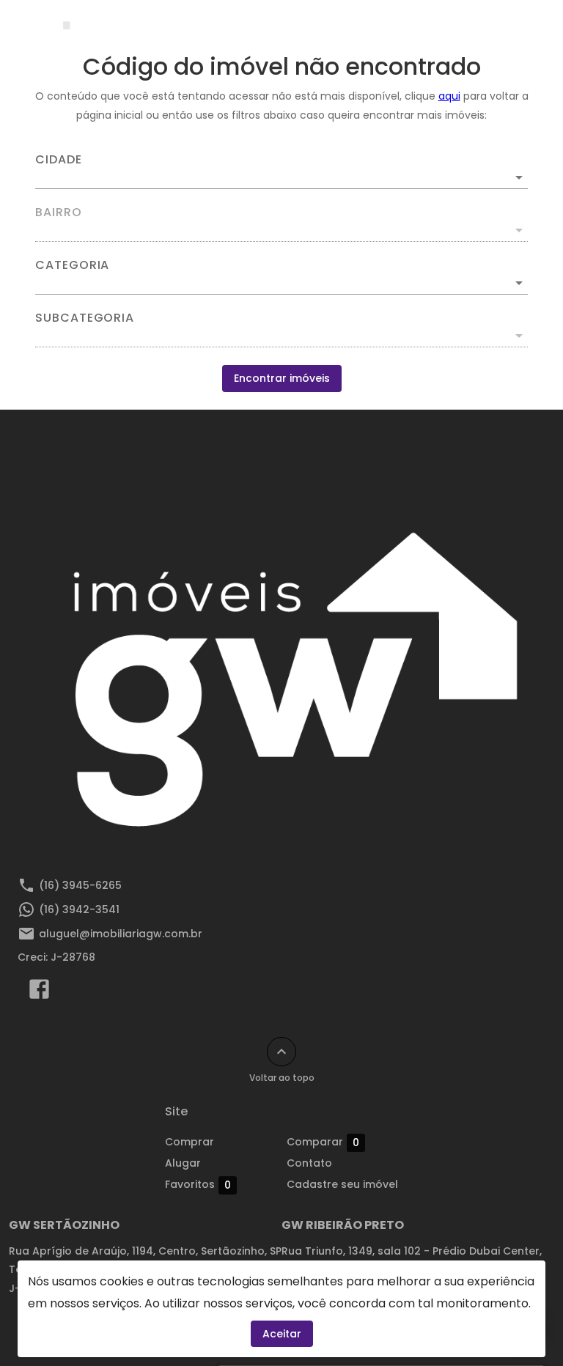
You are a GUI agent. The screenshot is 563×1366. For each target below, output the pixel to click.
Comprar (189, 1141)
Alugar (183, 1163)
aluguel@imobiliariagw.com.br (120, 933)
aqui (449, 96)
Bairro (58, 212)
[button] (281, 283)
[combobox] (281, 171)
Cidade (58, 160)
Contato (309, 1163)
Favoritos (198, 1184)
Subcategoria (84, 318)
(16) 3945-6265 (80, 885)
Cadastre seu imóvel (342, 1184)
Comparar (323, 1142)
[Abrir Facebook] (39, 992)
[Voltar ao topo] (281, 1051)
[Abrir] (519, 177)
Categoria (72, 265)
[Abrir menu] (514, 26)
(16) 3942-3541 (79, 909)
